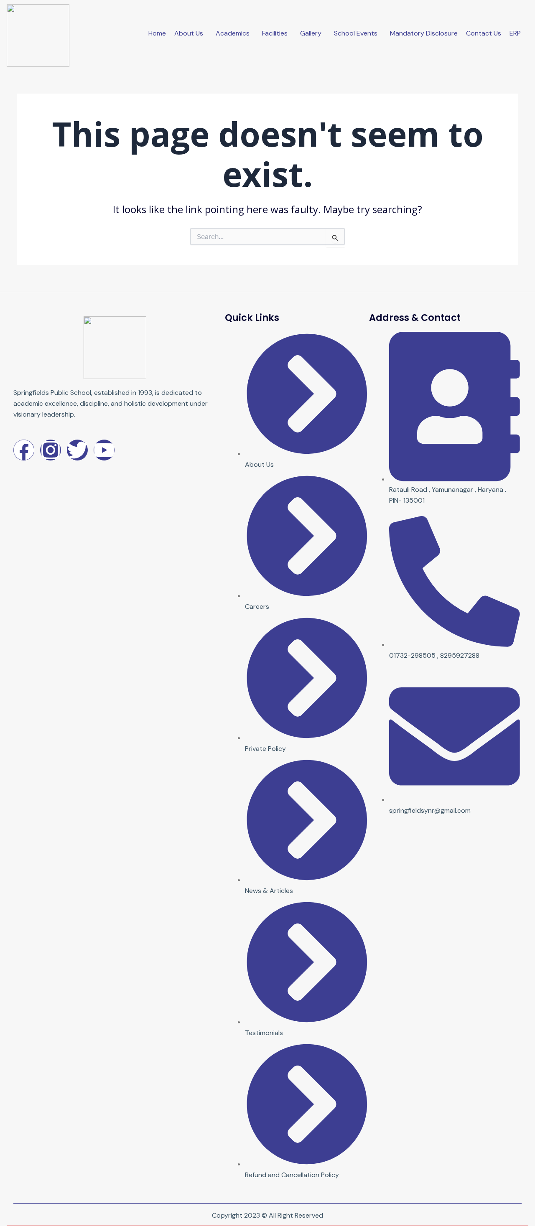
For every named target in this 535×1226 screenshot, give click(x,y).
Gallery (310, 33)
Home (157, 33)
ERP (515, 33)
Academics (233, 33)
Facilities (275, 33)
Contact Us (483, 33)
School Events (355, 33)
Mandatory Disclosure (424, 33)
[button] (190, 33)
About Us (188, 33)
